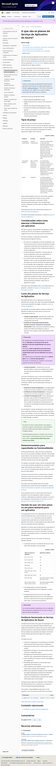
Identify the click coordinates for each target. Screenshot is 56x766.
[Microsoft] (3, 13)
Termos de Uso (37, 763)
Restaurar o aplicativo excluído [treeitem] (9, 96)
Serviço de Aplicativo (36, 26)
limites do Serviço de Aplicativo (29, 211)
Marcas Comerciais (47, 763)
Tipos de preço (26, 45)
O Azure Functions (38, 63)
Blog (38, 761)
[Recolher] (18, 25)
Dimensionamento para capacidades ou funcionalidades (36, 51)
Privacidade (4, 763)
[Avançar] (46, 13)
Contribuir (45, 761)
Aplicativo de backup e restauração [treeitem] (9, 88)
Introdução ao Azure (48, 16)
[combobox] (10, 28)
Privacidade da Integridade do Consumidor (20, 763)
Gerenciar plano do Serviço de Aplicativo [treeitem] (10, 75)
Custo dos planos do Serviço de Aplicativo (32, 49)
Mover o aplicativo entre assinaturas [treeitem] (10, 104)
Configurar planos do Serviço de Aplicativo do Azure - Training (37, 734)
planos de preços (33, 88)
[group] (38, 698)
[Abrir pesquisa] (49, 12)
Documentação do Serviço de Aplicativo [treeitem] (10, 32)
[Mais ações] (53, 27)
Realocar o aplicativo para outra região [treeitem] (10, 100)
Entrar (52, 12)
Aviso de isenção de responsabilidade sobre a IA (13, 761)
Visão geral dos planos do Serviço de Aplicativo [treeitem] (10, 71)
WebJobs (33, 266)
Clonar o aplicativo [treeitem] (8, 92)
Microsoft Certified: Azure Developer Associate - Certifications (36, 740)
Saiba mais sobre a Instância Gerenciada (32, 701)
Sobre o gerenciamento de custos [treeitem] (10, 109)
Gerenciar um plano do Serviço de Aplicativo (36, 709)
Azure (27, 26)
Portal (39, 16)
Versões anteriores (31, 761)
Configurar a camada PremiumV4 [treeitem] (9, 84)
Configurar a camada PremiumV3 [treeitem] (9, 80)
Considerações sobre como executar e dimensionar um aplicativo (38, 47)
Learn (23, 26)
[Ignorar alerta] (53, 3)
